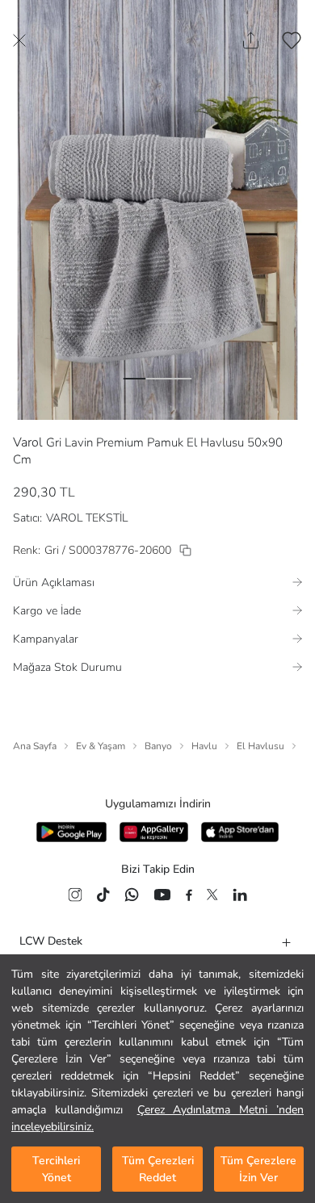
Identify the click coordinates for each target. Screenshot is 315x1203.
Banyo (158, 746)
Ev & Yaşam (100, 746)
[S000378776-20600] (185, 550)
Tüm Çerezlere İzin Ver (258, 1169)
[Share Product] (251, 40)
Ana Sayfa (35, 746)
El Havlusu (260, 746)
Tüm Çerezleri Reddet (158, 1169)
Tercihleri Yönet (56, 1169)
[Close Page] (19, 40)
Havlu (204, 746)
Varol (28, 442)
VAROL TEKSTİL (87, 518)
